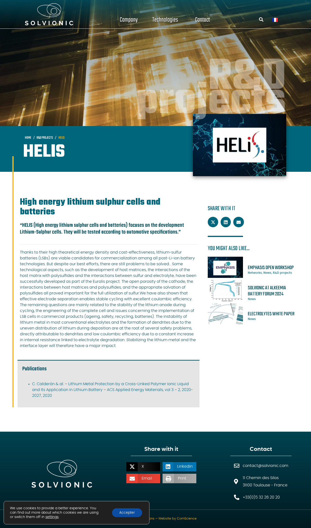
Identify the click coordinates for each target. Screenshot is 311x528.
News (267, 272)
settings (52, 517)
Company (129, 20)
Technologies (165, 20)
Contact (202, 20)
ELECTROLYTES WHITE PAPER (271, 314)
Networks (255, 272)
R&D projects (282, 272)
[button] (213, 222)
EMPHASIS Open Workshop (271, 268)
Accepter (127, 512)
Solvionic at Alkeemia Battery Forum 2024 (267, 291)
